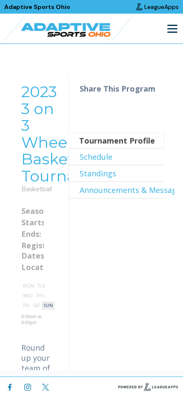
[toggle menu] (172, 28)
